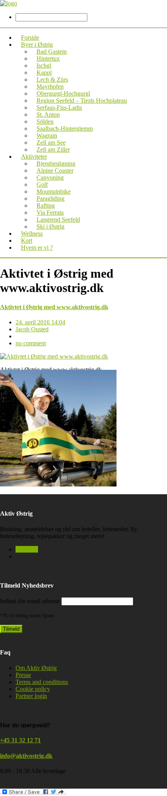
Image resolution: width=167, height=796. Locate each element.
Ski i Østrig (50, 226)
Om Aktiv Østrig (36, 668)
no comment (31, 343)
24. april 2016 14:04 (40, 322)
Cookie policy (33, 689)
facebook (27, 549)
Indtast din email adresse (30, 601)
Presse (23, 675)
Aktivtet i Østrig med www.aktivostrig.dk (54, 307)
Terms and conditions (42, 682)
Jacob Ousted (32, 329)
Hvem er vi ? (37, 247)
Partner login (31, 696)
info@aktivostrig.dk (26, 755)
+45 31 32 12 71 (20, 740)
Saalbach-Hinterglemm (65, 128)
